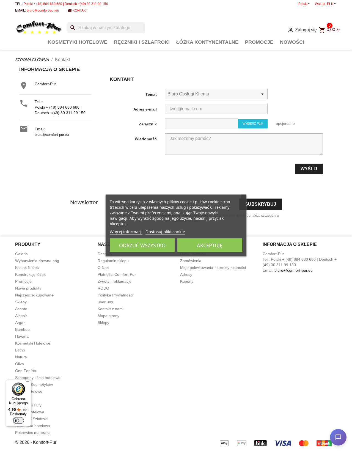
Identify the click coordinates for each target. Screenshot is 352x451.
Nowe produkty (28, 288)
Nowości (292, 42)
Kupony (186, 281)
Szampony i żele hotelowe (38, 377)
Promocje (259, 42)
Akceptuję (209, 245)
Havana (22, 336)
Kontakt (80, 10)
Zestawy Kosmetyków (34, 384)
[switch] (18, 420)
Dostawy (105, 254)
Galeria (21, 254)
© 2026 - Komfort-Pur (35, 442)
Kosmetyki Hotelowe (77, 42)
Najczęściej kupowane (34, 295)
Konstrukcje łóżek (30, 274)
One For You (26, 371)
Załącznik (148, 124)
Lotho (20, 350)
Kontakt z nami (110, 309)
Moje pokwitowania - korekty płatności (213, 267)
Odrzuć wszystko (142, 245)
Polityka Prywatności (115, 295)
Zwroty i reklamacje (114, 281)
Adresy (186, 274)
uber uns (105, 302)
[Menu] (27, 383)
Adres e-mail (145, 109)
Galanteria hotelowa (32, 426)
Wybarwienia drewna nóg (37, 260)
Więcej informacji (126, 231)
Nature (21, 357)
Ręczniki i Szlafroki (142, 42)
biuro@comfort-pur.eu (43, 10)
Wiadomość (146, 139)
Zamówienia (190, 260)
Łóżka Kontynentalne (207, 42)
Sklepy (21, 302)
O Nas (103, 267)
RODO (103, 288)
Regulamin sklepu (113, 260)
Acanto (21, 309)
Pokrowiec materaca (33, 432)
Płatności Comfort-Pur (117, 274)
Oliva (19, 364)
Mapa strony (108, 316)
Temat (151, 94)
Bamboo (22, 329)
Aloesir (21, 316)
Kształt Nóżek (27, 267)
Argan (20, 322)
